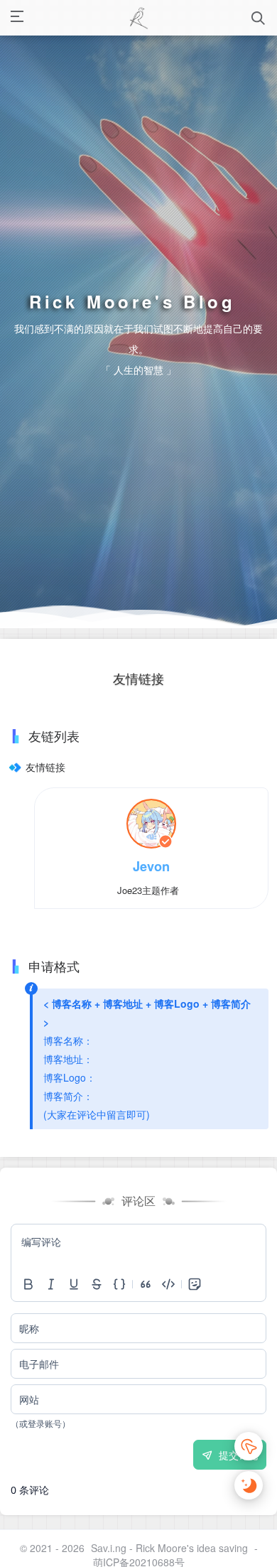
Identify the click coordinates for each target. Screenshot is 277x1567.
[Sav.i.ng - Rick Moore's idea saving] (138, 18)
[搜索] (258, 18)
